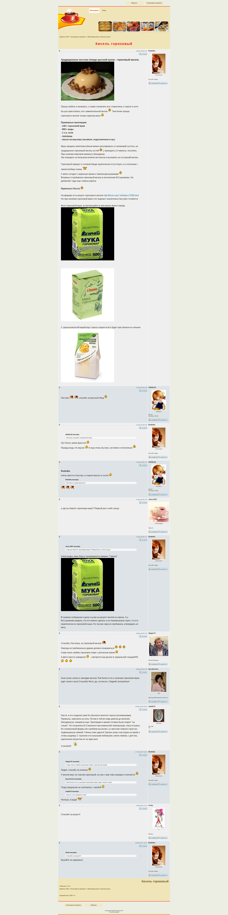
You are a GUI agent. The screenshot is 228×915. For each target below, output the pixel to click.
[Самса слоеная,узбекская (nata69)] (119, 31)
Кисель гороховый (114, 44)
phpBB (117, 912)
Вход (104, 10)
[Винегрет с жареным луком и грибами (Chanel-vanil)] (133, 31)
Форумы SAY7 (64, 37)
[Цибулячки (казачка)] (162, 31)
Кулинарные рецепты (154, 3)
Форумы (134, 3)
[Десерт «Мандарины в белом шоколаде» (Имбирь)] (147, 31)
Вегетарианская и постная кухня (99, 37)
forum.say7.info (119, 910)
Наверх (216, 910)
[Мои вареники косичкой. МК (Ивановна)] (105, 31)
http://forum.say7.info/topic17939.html (121, 195)
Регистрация (94, 10)
